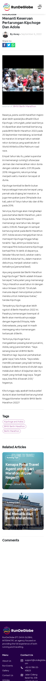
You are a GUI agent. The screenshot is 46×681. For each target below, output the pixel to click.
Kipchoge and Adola (15, 421)
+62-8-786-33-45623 (32, 671)
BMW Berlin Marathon (24, 106)
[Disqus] (23, 576)
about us (6, 663)
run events (7, 667)
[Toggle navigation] (40, 7)
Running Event (13, 504)
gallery (5, 672)
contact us (7, 677)
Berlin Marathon (12, 432)
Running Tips (12, 460)
